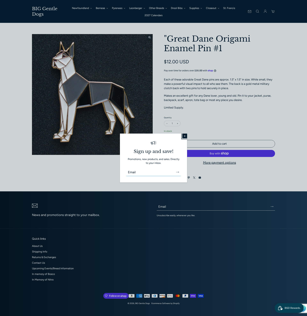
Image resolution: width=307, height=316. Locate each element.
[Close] (184, 135)
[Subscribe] (177, 172)
